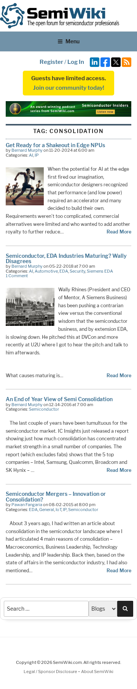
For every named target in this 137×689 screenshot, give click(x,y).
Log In (75, 62)
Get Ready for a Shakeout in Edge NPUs (55, 145)
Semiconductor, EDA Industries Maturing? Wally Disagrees (66, 258)
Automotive (46, 271)
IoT (58, 509)
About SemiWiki (97, 671)
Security (77, 271)
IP (37, 155)
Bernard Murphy (27, 150)
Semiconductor (44, 409)
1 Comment (17, 275)
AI (31, 155)
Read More (119, 232)
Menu (72, 41)
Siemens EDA (100, 271)
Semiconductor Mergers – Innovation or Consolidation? (56, 496)
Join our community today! (68, 87)
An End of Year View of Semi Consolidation (59, 399)
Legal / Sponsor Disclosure (51, 671)
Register (51, 62)
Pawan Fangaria (26, 504)
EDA (63, 271)
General (46, 509)
